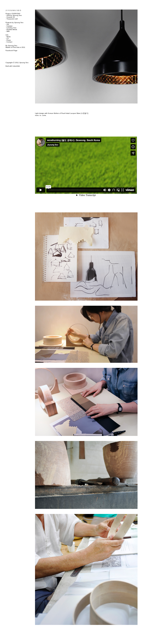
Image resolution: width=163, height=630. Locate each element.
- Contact (9, 42)
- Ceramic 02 (10, 17)
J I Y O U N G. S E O (13, 10)
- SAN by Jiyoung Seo (14, 15)
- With (8, 31)
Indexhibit (16, 66)
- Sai (7, 24)
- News (8, 37)
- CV (7, 38)
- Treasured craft (12, 19)
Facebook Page (11, 50)
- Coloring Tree (11, 28)
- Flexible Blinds (11, 29)
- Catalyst (9, 26)
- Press (8, 40)
